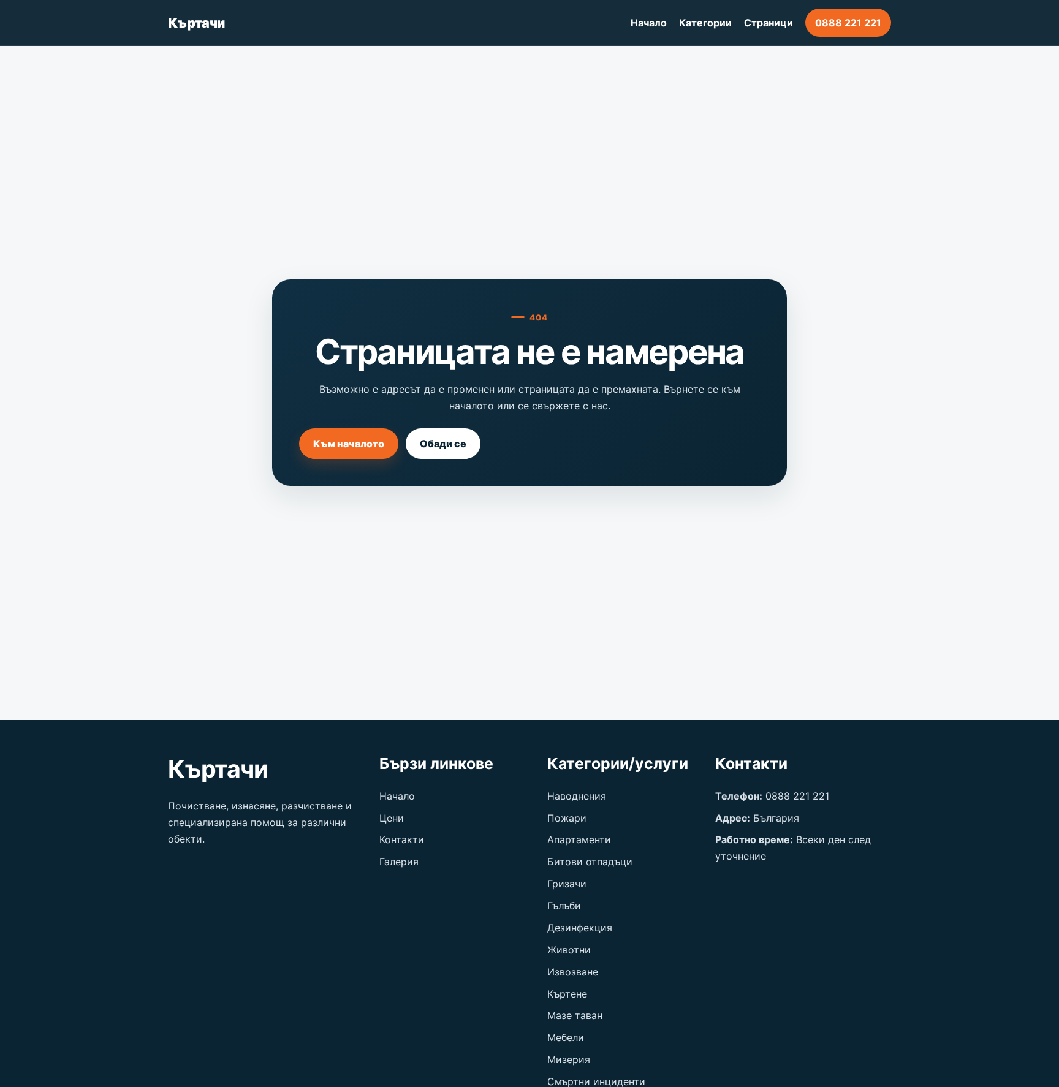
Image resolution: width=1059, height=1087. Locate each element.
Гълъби (564, 906)
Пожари (566, 818)
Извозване (572, 972)
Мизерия (568, 1059)
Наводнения (576, 796)
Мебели (565, 1037)
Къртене (567, 994)
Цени (391, 818)
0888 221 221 (848, 23)
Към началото (348, 443)
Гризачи (566, 883)
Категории (705, 23)
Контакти (401, 839)
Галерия (399, 861)
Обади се (443, 443)
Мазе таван (574, 1015)
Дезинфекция (579, 928)
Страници (768, 23)
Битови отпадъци (589, 861)
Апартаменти (579, 839)
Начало (649, 23)
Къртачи (196, 23)
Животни (569, 950)
